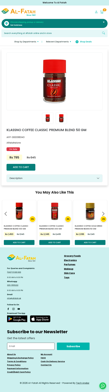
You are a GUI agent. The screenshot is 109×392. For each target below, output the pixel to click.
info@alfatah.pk (14, 298)
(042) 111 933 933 (14, 272)
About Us (11, 354)
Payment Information (17, 368)
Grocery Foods (72, 255)
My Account (46, 354)
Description (16, 178)
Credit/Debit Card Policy (19, 372)
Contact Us (46, 365)
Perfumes (69, 264)
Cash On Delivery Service (53, 361)
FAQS (43, 358)
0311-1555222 (12, 285)
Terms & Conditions (16, 361)
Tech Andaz (82, 383)
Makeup (68, 268)
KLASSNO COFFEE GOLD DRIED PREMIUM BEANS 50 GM (88, 227)
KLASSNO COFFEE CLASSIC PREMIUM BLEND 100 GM (16, 227)
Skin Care (69, 273)
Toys (66, 277)
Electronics (70, 260)
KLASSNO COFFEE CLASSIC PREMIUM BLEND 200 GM (51, 227)
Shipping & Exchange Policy (20, 358)
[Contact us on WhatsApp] (102, 385)
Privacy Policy (14, 365)
